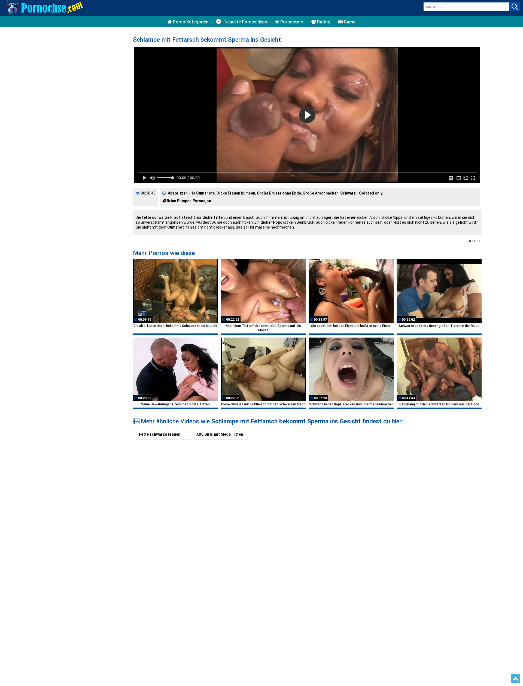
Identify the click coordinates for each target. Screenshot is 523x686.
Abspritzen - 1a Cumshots (191, 193)
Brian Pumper (179, 201)
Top (515, 678)
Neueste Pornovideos (245, 22)
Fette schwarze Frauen (159, 434)
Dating (323, 22)
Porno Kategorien (190, 22)
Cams (349, 22)
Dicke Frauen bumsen (236, 193)
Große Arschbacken (321, 193)
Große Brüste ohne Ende (279, 193)
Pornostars (291, 22)
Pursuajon (202, 201)
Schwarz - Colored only (361, 193)
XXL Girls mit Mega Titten (219, 434)
